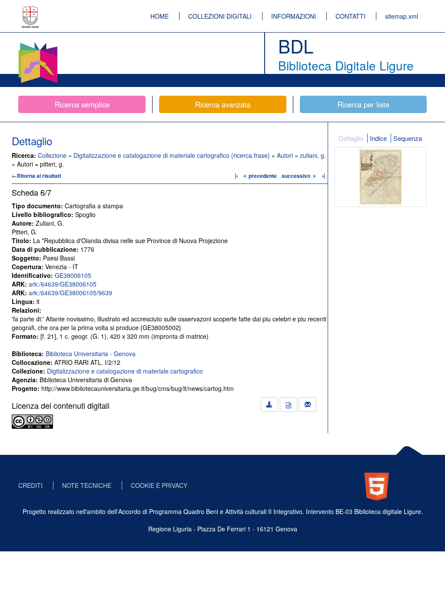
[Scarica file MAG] (288, 404)
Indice (378, 138)
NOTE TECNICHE (86, 485)
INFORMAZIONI (293, 16)
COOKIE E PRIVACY (159, 485)
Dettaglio (351, 138)
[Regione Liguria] (30, 11)
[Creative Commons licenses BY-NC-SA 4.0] (32, 420)
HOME (159, 16)
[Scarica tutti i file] (269, 404)
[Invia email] (307, 404)
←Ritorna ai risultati (36, 176)
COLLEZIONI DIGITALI (220, 16)
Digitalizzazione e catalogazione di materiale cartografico (125, 371)
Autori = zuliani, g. (301, 155)
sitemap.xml (401, 16)
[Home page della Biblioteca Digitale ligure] (38, 43)
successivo (297, 176)
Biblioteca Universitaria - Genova (91, 353)
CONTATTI (350, 16)
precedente (262, 176)
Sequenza (407, 138)
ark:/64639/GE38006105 (62, 284)
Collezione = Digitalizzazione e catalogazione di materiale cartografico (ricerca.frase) (155, 155)
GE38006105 (73, 275)
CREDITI (30, 485)
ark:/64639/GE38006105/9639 (70, 292)
